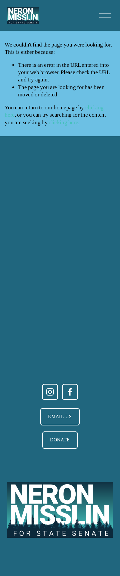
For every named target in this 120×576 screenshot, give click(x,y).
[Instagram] (50, 392)
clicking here (63, 122)
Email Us (60, 416)
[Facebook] (70, 392)
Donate (60, 439)
